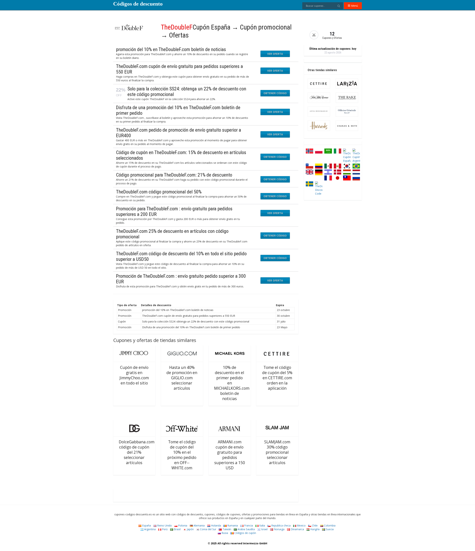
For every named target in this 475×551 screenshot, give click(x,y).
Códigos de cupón (245, 533)
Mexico (301, 525)
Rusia (224, 533)
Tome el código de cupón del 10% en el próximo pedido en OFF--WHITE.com (181, 454)
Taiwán (226, 529)
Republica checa (281, 525)
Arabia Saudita (246, 529)
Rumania (232, 525)
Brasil (177, 529)
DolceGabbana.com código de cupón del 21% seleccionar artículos (136, 452)
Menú (354, 5)
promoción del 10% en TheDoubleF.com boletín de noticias (171, 49)
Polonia (182, 525)
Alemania (199, 525)
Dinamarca (297, 529)
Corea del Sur (207, 529)
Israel (264, 529)
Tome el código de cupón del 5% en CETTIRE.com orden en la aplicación (277, 378)
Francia (248, 525)
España (146, 525)
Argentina (149, 529)
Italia (261, 525)
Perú (164, 529)
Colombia (329, 525)
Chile (314, 525)
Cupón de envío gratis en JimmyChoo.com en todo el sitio (134, 375)
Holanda (215, 525)
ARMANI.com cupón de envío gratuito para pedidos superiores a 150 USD (229, 454)
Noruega (278, 529)
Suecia (329, 529)
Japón (190, 529)
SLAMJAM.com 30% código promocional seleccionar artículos (277, 452)
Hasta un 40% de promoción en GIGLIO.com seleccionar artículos (181, 378)
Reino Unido (164, 525)
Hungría (314, 529)
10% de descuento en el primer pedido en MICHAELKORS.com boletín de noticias (231, 383)
